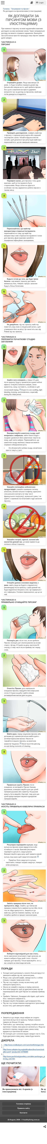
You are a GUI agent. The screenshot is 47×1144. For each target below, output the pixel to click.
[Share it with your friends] (45, 1127)
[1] (20, 389)
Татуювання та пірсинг (20, 9)
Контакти (23, 1113)
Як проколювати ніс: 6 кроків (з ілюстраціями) (17, 1090)
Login (41, 3)
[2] (21, 743)
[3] (38, 856)
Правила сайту (23, 1108)
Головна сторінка (23, 1104)
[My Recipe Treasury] (31, 2)
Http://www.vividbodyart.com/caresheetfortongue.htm (24, 1045)
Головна (6, 9)
